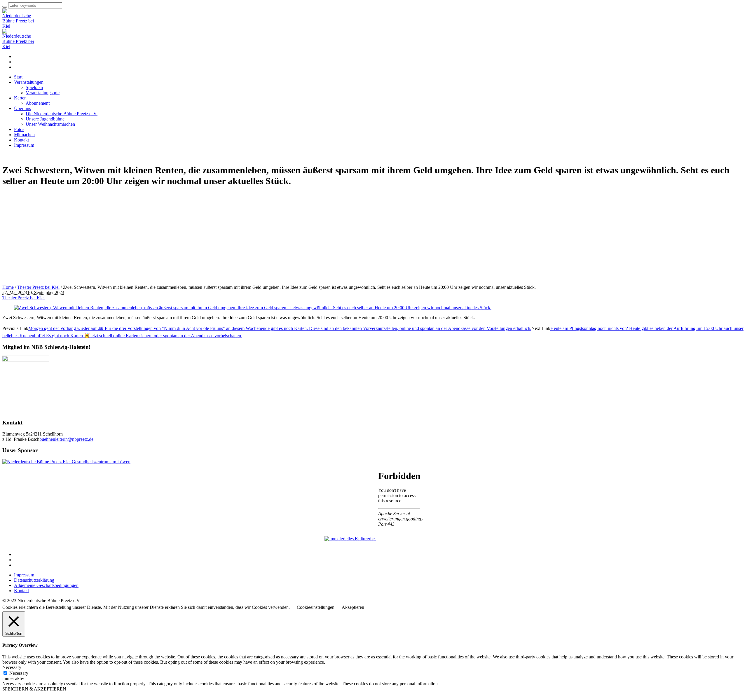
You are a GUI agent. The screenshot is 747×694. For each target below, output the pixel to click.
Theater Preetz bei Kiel (38, 287)
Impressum (24, 574)
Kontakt (21, 590)
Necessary (18, 673)
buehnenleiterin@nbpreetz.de (66, 439)
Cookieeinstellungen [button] (315, 607)
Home (8, 287)
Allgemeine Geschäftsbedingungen (46, 585)
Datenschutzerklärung (34, 580)
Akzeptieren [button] (353, 607)
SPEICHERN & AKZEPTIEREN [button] (34, 688)
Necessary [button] (11, 667)
